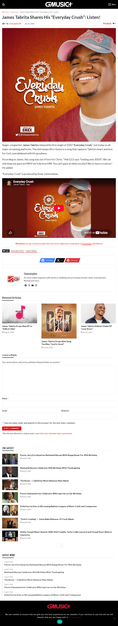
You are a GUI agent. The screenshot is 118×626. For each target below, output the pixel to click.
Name (5, 398)
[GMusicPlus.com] (59, 4)
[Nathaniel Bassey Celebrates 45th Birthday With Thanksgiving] (10, 472)
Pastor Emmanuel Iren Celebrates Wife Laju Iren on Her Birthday (50, 493)
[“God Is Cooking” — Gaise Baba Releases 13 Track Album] (10, 523)
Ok (59, 622)
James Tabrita (31, 251)
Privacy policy (75, 617)
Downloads (14, 12)
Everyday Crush (17, 251)
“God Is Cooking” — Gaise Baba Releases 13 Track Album (47, 519)
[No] (114, 618)
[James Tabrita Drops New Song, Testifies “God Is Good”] (58, 321)
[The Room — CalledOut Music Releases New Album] (10, 484)
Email (5, 411)
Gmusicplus (14, 23)
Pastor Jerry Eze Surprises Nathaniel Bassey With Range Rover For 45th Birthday (58, 455)
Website (65, 411)
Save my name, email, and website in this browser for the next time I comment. (39, 423)
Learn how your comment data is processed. (53, 433)
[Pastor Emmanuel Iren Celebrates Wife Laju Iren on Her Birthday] (10, 497)
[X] (29, 285)
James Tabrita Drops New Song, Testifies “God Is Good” (56, 342)
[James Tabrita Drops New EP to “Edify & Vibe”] (19, 313)
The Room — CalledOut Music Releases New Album (44, 480)
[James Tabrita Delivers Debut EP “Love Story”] (98, 313)
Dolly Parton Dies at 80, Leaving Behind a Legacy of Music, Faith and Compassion (58, 506)
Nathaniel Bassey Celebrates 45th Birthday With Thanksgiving (50, 468)
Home (6, 12)
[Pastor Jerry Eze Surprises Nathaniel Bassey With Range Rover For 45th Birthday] (10, 459)
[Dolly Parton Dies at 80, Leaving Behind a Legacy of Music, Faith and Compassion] (10, 510)
